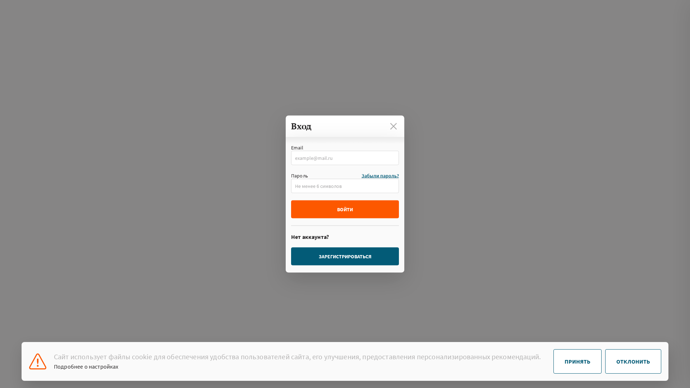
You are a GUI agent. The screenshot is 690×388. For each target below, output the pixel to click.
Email (297, 147)
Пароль (299, 175)
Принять (577, 361)
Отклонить (633, 361)
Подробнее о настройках (86, 366)
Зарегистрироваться (345, 256)
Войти (345, 209)
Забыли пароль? (380, 175)
